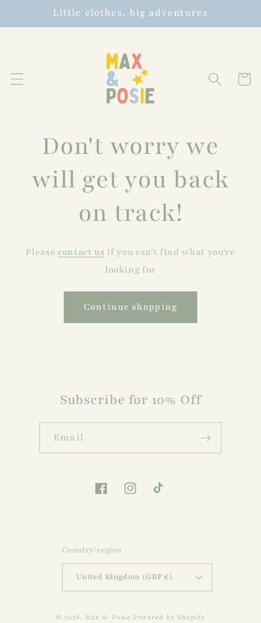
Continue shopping (130, 307)
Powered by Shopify (169, 617)
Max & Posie (108, 617)
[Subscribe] (205, 438)
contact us (81, 252)
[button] (16, 79)
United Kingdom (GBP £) (124, 576)
